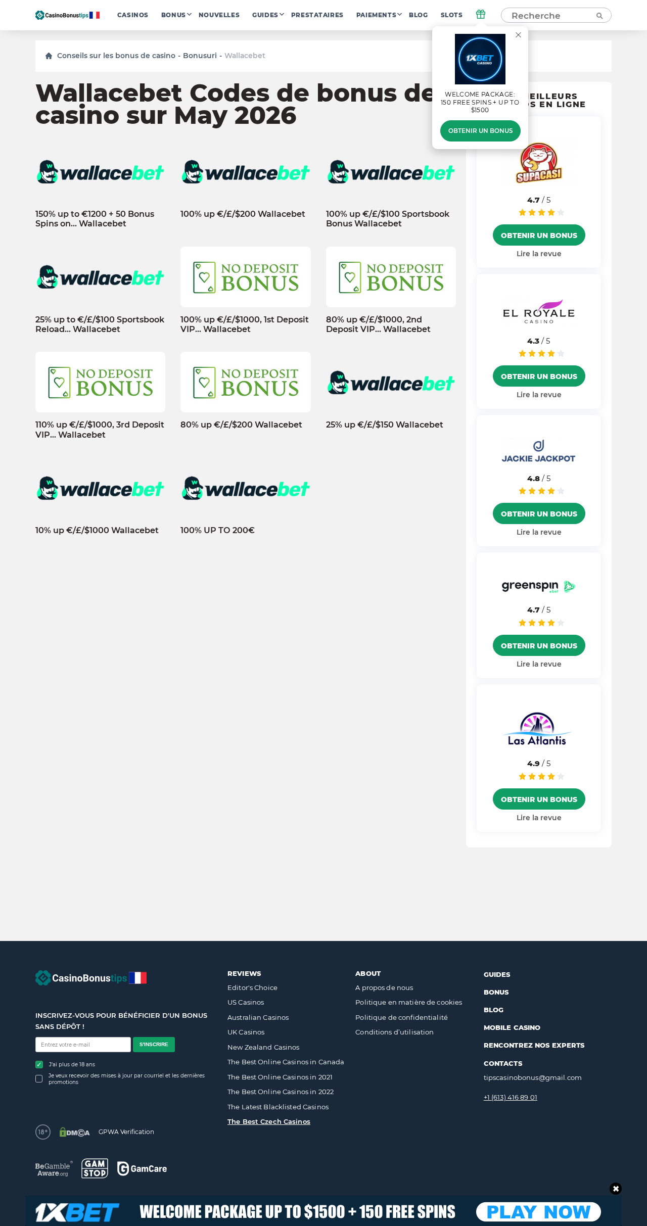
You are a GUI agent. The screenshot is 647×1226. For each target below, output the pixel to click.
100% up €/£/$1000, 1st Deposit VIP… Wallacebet (244, 324)
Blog (418, 15)
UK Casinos (245, 1032)
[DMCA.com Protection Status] (74, 1132)
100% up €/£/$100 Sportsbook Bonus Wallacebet (387, 218)
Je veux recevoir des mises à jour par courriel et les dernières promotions (127, 1079)
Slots (452, 15)
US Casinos (245, 1002)
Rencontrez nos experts (534, 1045)
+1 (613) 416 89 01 (510, 1097)
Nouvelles (219, 15)
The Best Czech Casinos (268, 1121)
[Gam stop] (94, 1168)
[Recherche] (599, 15)
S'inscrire (154, 1044)
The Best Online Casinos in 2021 (280, 1077)
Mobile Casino (512, 1027)
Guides (265, 15)
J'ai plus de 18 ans (72, 1064)
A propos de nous (384, 987)
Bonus (173, 15)
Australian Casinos (258, 1017)
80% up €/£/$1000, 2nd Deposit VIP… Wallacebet (378, 324)
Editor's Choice (252, 987)
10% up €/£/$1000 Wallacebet (97, 530)
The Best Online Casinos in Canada (285, 1062)
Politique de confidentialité (401, 1017)
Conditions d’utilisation (394, 1032)
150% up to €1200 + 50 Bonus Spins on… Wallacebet (94, 218)
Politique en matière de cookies (408, 1002)
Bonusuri (200, 55)
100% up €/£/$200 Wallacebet (242, 214)
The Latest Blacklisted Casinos (278, 1107)
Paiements (376, 15)
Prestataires (317, 15)
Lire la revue (539, 253)
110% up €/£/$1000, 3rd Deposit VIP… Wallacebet (99, 429)
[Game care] (142, 1168)
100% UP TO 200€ (217, 530)
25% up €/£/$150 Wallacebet (384, 425)
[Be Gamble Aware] (54, 1168)
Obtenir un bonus (480, 130)
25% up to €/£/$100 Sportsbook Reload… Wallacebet (99, 324)
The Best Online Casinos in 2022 (280, 1092)
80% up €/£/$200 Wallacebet (241, 425)
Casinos (133, 15)
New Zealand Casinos (263, 1047)
